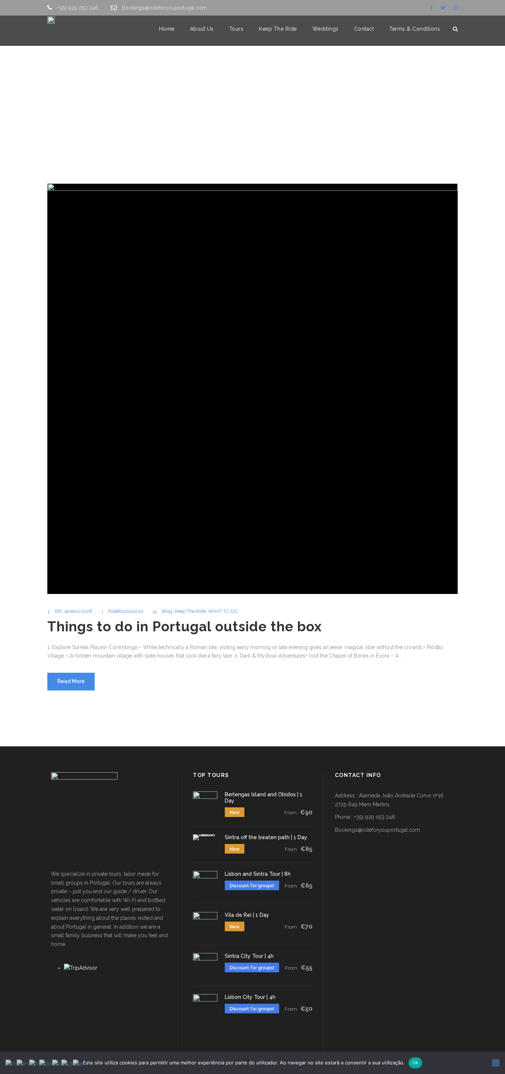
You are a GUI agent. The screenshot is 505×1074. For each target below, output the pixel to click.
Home (166, 29)
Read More (71, 681)
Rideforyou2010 (125, 611)
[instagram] (455, 8)
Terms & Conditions (414, 29)
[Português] (67, 1064)
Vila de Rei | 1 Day (247, 915)
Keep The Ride (278, 29)
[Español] (79, 1064)
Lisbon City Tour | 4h (250, 997)
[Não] (495, 1063)
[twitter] (443, 8)
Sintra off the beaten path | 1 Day (266, 837)
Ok (415, 1062)
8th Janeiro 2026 (73, 611)
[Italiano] (56, 1064)
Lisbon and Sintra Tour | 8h (258, 874)
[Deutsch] (45, 1064)
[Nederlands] (11, 1064)
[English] (23, 1064)
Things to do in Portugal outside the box (184, 626)
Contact (364, 29)
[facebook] (431, 8)
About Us (202, 29)
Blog (167, 611)
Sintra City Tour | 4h (249, 956)
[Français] (34, 1064)
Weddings (325, 29)
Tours (236, 29)
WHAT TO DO (223, 611)
